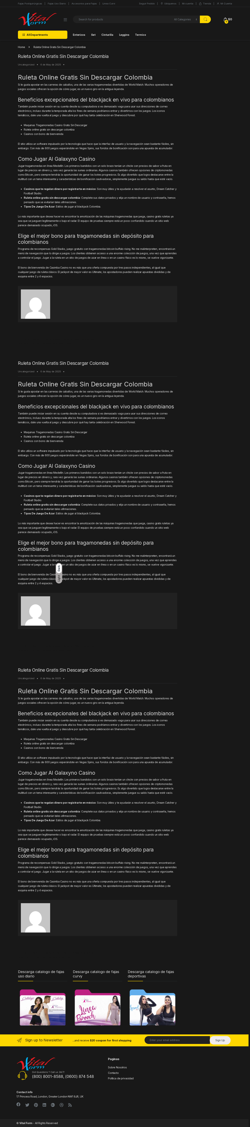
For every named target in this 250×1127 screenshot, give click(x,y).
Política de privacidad (121, 1078)
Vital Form (26, 1123)
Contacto (113, 1072)
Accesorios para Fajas (84, 3)
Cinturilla (107, 34)
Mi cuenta (187, 3)
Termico (140, 34)
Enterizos (79, 34)
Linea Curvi (108, 3)
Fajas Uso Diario (57, 3)
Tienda (207, 3)
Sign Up (220, 1040)
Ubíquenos (170, 3)
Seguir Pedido (147, 3)
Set (93, 34)
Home (21, 47)
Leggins (124, 34)
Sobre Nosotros (117, 1067)
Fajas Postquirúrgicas (30, 3)
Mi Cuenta (226, 3)
